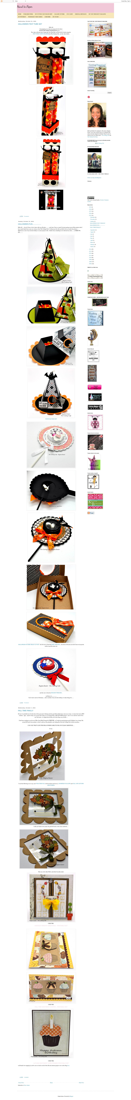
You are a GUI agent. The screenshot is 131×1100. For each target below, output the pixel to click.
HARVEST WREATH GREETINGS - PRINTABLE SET (51, 925)
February (92, 244)
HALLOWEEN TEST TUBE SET (30, 24)
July (91, 234)
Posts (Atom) (27, 1085)
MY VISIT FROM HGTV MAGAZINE (97, 14)
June (91, 236)
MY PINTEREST (22, 17)
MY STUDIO (56, 17)
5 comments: (26, 702)
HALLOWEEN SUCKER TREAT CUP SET (28, 644)
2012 (90, 253)
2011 (90, 255)
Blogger (71, 1096)
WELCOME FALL (40, 783)
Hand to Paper (24, 6)
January (92, 246)
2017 (90, 211)
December (92, 217)
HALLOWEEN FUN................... (29, 224)
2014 (90, 249)
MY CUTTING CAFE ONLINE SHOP (43, 14)
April (91, 240)
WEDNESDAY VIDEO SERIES (35, 17)
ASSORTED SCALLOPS (64, 783)
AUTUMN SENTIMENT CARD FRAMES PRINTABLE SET (51, 1063)
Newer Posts (21, 1082)
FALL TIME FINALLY (25, 711)
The (102, 135)
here (68, 1065)
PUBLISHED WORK (28, 14)
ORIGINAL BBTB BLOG (80, 14)
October (92, 221)
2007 (90, 263)
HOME (19, 14)
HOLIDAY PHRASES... (57, 693)
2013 (90, 251)
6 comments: (26, 216)
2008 (90, 261)
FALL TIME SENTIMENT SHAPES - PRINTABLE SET (51, 1007)
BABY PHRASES (55, 644)
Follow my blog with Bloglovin (94, 177)
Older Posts (81, 1082)
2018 (90, 209)
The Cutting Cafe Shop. (92, 137)
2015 (90, 215)
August (92, 232)
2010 (90, 257)
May (91, 238)
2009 (90, 259)
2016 (90, 213)
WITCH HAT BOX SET (51, 419)
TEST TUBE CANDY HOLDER (40, 34)
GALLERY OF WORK (59, 14)
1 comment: (26, 1077)
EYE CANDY (70, 14)
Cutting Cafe (106, 135)
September (92, 230)
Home (51, 1082)
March (91, 242)
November (92, 219)
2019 (90, 207)
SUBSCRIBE (47, 17)
